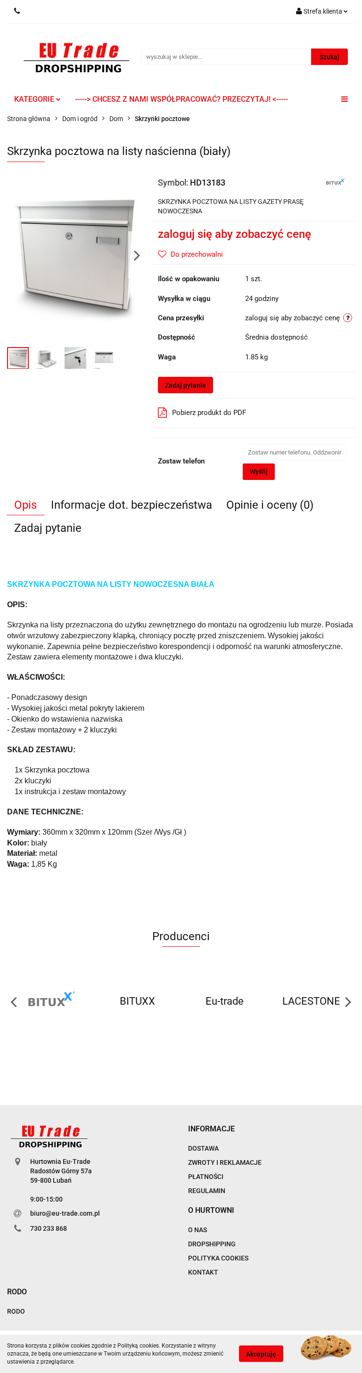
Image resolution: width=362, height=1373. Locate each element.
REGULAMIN (206, 1190)
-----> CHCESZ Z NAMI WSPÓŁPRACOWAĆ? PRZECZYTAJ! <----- (181, 99)
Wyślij (259, 471)
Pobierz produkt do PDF (209, 412)
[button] (211, 1129)
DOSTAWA (203, 1148)
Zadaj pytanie (185, 385)
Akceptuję (261, 1354)
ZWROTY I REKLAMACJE (225, 1162)
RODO (16, 1311)
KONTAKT (203, 1272)
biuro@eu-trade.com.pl (65, 1213)
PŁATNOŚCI (205, 1176)
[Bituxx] (335, 182)
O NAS (197, 1230)
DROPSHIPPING (212, 1244)
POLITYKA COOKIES (218, 1258)
